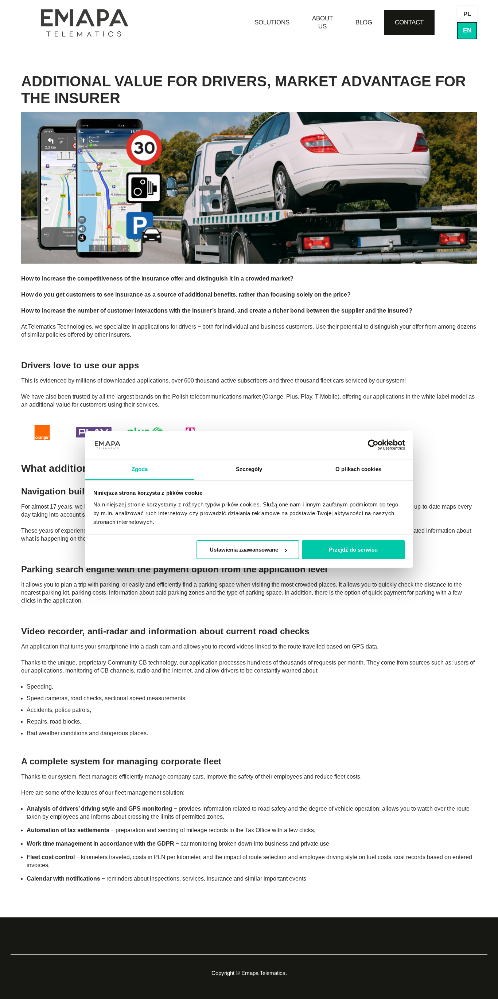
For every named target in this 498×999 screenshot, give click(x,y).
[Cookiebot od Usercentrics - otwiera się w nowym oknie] (373, 445)
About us (322, 22)
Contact (409, 22)
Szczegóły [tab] (249, 469)
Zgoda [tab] (140, 469)
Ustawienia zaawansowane (244, 549)
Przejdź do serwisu (353, 549)
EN (467, 30)
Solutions (271, 22)
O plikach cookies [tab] (358, 469)
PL (467, 14)
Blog (363, 22)
